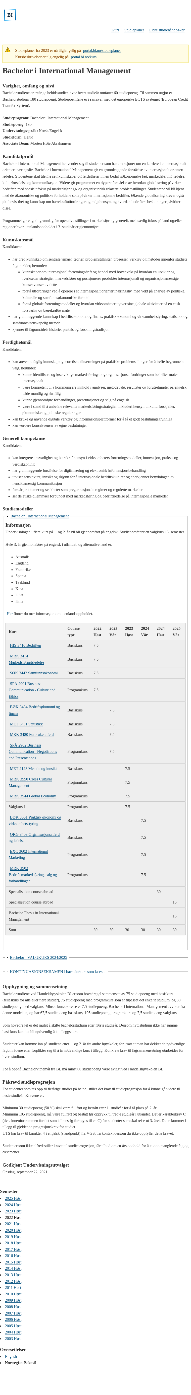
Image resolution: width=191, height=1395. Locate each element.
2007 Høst (13, 1313)
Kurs (115, 30)
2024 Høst (13, 1205)
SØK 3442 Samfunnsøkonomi (34, 673)
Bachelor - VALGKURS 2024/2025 (38, 957)
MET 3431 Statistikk (26, 724)
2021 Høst (13, 1224)
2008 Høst (13, 1307)
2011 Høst (13, 1287)
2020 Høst (13, 1230)
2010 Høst (13, 1294)
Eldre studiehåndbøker (167, 30)
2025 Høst (13, 1198)
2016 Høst (13, 1256)
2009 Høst (13, 1300)
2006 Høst (13, 1319)
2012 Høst (13, 1281)
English (11, 1356)
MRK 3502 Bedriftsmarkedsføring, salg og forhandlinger (33, 874)
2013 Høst (13, 1275)
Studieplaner (134, 30)
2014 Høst (13, 1268)
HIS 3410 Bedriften (25, 645)
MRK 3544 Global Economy (33, 796)
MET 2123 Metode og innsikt (33, 769)
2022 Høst (13, 1217)
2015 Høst (13, 1262)
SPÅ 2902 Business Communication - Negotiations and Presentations (33, 751)
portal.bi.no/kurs (83, 57)
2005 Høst (13, 1326)
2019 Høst (13, 1237)
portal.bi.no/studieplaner (102, 50)
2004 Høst (13, 1332)
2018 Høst (13, 1243)
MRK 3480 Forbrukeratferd (32, 734)
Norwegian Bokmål (20, 1363)
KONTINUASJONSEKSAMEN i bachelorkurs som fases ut (58, 972)
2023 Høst (13, 1211)
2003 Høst (13, 1338)
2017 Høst (13, 1249)
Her (10, 614)
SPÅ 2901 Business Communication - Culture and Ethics (32, 690)
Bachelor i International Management (39, 516)
